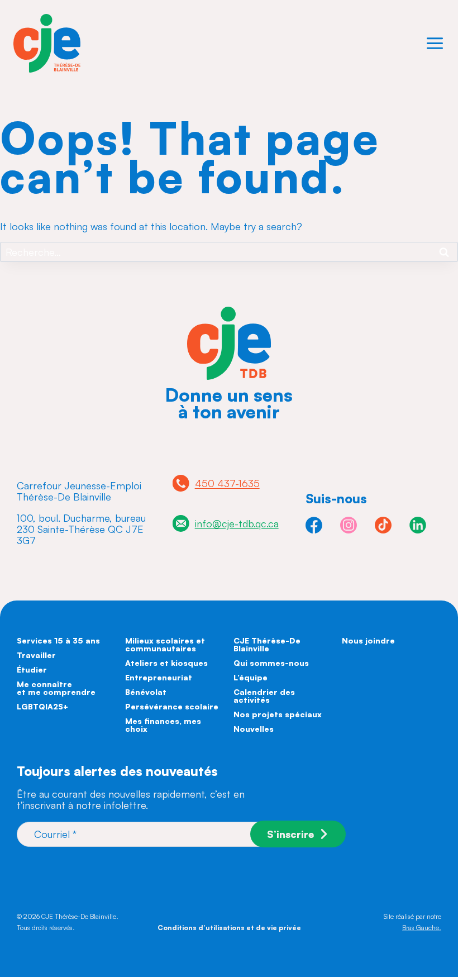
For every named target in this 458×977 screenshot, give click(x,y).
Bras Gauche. (421, 927)
